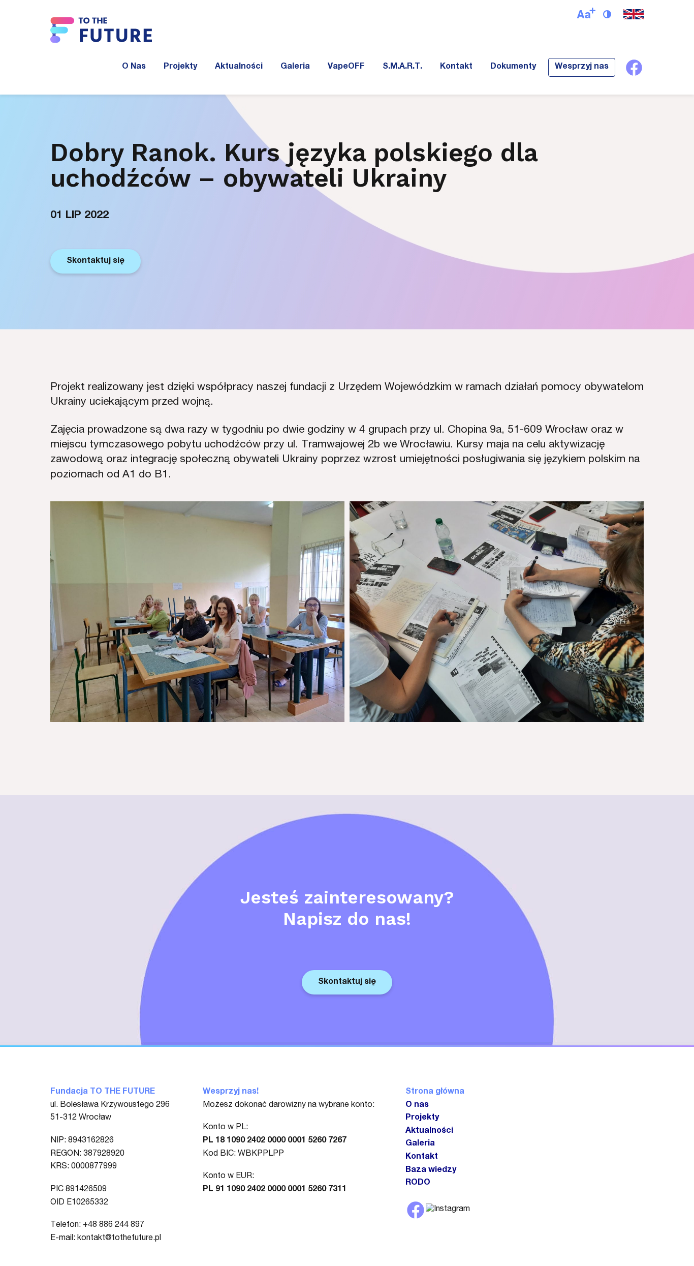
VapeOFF (346, 67)
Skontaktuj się (95, 261)
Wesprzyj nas (582, 67)
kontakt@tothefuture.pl (119, 1238)
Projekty (180, 67)
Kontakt (456, 67)
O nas (417, 1105)
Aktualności (239, 67)
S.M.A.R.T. (402, 67)
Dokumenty (513, 67)
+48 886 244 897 (113, 1225)
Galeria (295, 67)
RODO (417, 1183)
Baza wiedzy (430, 1170)
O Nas (134, 67)
